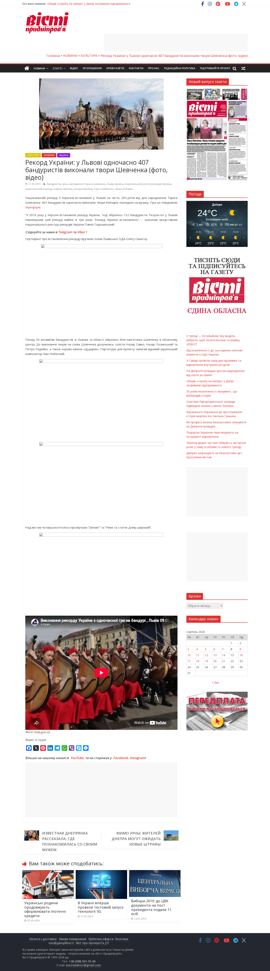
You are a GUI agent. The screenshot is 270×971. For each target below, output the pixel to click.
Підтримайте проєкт (215, 68)
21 (223, 661)
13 (215, 655)
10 (189, 655)
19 (206, 661)
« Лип (215, 682)
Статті (57, 68)
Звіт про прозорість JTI (92, 943)
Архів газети (115, 68)
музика (119, 184)
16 (241, 655)
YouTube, (77, 758)
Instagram (137, 758)
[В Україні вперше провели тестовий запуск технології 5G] (101, 872)
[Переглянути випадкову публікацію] (243, 68)
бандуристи (54, 184)
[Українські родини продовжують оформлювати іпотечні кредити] (48, 872)
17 (189, 661)
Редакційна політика (179, 68)
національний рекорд (38, 189)
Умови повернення (72, 939)
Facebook (120, 758)
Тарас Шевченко (104, 189)
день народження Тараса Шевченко (84, 184)
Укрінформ (32, 207)
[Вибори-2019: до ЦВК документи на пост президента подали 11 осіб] (154, 872)
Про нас (153, 68)
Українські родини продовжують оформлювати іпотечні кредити (45, 909)
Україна (63, 155)
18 (197, 661)
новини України (62, 189)
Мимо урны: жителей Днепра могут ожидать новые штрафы (136, 839)
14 (223, 655)
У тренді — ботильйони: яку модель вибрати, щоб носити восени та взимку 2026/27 (104, 4)
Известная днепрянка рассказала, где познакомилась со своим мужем (69, 841)
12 (206, 655)
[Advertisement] (176, 43)
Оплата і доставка (43, 939)
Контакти (136, 68)
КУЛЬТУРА (33, 155)
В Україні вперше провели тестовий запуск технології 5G (101, 907)
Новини (39, 68)
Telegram (65, 232)
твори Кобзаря (124, 189)
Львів (110, 184)
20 (215, 661)
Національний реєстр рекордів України (148, 184)
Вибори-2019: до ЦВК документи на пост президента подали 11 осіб (151, 907)
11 (197, 655)
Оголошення (92, 68)
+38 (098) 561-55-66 (82, 961)
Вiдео (74, 68)
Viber (81, 232)
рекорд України (83, 189)
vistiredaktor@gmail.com (83, 965)
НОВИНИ (49, 155)
